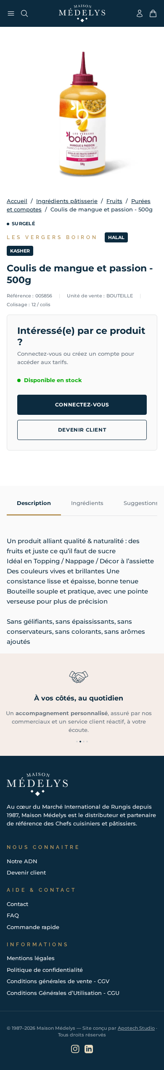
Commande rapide (33, 927)
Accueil (17, 201)
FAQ (13, 915)
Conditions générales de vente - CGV (58, 981)
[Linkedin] (89, 1049)
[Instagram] (75, 1049)
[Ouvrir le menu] (11, 13)
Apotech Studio (136, 1028)
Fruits (114, 201)
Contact (17, 904)
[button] (77, 741)
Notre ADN (22, 861)
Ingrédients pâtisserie (67, 201)
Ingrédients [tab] (87, 503)
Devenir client (82, 430)
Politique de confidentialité (45, 969)
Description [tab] (34, 503)
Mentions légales (31, 958)
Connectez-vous (82, 404)
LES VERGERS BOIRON (52, 237)
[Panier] (153, 13)
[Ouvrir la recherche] (24, 13)
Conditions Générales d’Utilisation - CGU (63, 992)
